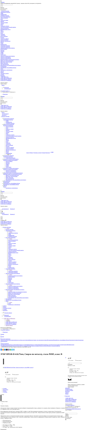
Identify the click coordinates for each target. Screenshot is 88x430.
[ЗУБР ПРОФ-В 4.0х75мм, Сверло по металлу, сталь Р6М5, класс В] (33, 367)
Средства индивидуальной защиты (59, 344)
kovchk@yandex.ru (5, 90)
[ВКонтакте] (1, 349)
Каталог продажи (9, 229)
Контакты (67, 391)
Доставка (5, 392)
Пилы (9, 303)
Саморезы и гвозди (47, 344)
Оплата (4, 390)
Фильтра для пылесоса (52, 345)
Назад (8, 228)
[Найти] (2, 6)
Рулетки (29, 345)
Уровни (39, 344)
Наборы (28, 344)
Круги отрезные (24, 345)
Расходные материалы (13, 239)
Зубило (7, 345)
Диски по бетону (13, 344)
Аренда (67, 392)
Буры (10, 345)
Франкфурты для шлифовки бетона (61, 340)
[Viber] (8, 349)
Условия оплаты (68, 389)
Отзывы (5, 388)
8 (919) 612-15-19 (6, 80)
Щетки (58, 345)
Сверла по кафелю (35, 345)
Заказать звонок (9, 325)
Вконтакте (5, 94)
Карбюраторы (6, 344)
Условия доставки (69, 390)
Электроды (18, 345)
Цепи (42, 344)
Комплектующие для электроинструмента (17, 291)
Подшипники (50, 340)
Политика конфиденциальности (74, 408)
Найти (67, 414)
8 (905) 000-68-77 (6, 79)
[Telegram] (14, 349)
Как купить (5, 389)
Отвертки (13, 345)
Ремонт (66, 393)
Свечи (2, 344)
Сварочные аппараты (13, 271)
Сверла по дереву (23, 344)
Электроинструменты (13, 233)
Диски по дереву (34, 344)
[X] (6, 349)
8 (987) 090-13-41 (4, 76)
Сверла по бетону (43, 345)
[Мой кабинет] (1, 207)
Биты (18, 344)
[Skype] (12, 349)
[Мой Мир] (5, 349)
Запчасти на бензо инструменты (15, 275)
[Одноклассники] (3, 349)
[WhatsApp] (10, 349)
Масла (4, 345)
